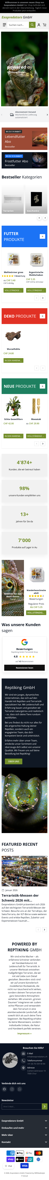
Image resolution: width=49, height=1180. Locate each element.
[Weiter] (45, 218)
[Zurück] (39, 218)
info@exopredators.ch (37, 1056)
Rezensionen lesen (24, 667)
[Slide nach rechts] (47, 114)
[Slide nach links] (1, 114)
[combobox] (21, 25)
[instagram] (12, 1089)
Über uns (13, 761)
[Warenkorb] (44, 25)
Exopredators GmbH (12, 1120)
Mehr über (7, 1135)
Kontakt (6, 1142)
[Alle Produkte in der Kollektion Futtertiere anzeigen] (42, 236)
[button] (4, 25)
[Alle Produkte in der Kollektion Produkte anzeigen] (42, 386)
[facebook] (4, 1089)
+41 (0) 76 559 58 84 (36, 1063)
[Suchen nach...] (32, 25)
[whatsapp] (19, 1089)
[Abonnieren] (45, 1106)
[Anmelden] (39, 25)
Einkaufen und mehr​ (13, 1128)
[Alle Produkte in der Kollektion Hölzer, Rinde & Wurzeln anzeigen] (42, 316)
